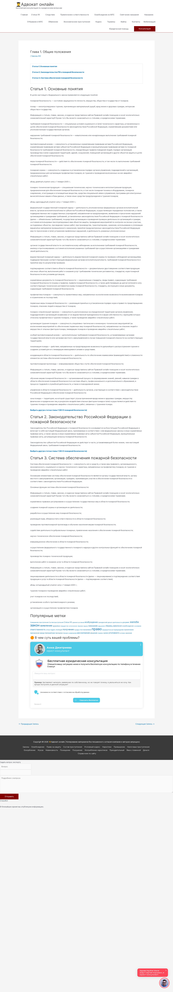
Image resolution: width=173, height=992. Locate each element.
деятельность (117, 622)
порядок (77, 630)
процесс (66, 633)
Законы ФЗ (36, 56)
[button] (144, 28)
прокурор (59, 633)
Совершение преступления (39, 622)
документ (126, 622)
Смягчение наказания (129, 15)
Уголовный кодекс (92, 747)
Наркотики (106, 747)
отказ (48, 630)
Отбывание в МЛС (35, 22)
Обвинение (53, 22)
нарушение (101, 626)
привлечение (129, 630)
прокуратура (50, 633)
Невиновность (52, 750)
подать (52, 630)
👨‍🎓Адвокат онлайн (35, 4)
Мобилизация (149, 22)
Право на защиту (54, 747)
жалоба (134, 622)
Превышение (119, 747)
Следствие (50, 15)
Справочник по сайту (87, 753)
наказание (93, 626)
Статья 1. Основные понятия (44, 66)
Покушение (77, 750)
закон (35, 625)
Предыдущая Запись (29, 724)
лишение (80, 626)
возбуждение (91, 622)
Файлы (123, 22)
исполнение (73, 626)
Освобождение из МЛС (104, 15)
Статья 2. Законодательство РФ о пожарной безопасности (58, 72)
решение (93, 633)
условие (122, 633)
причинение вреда (37, 633)
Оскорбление (29, 750)
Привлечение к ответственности (74, 15)
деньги (110, 622)
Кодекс (99, 22)
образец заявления (113, 626)
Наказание (148, 15)
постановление (85, 630)
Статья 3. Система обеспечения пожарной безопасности (57, 78)
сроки (105, 633)
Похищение (65, 750)
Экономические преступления (77, 22)
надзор (85, 626)
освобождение (128, 626)
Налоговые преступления (138, 747)
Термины (111, 22)
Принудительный (117, 750)
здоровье (56, 626)
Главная (24, 15)
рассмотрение (83, 633)
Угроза (40, 750)
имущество (64, 626)
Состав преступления (56, 622)
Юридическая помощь (119, 29)
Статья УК (68, 622)
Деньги (146, 750)
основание (137, 626)
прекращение (119, 630)
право (97, 629)
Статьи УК (35, 15)
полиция (59, 630)
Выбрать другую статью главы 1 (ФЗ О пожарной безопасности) (58, 410)
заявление (46, 625)
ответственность (38, 629)
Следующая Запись (144, 724)
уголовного (114, 633)
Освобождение (37, 747)
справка (100, 633)
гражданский (102, 622)
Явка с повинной (134, 750)
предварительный (107, 630)
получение (68, 629)
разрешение (73, 633)
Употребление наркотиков (96, 750)
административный (78, 622)
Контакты (136, 22)
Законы (26, 747)
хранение (128, 633)
